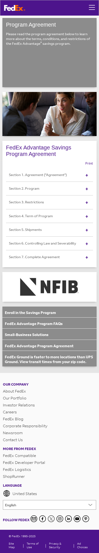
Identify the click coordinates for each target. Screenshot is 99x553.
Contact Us (13, 439)
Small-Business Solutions (27, 334)
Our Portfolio (14, 397)
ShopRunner (14, 476)
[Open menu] (92, 8)
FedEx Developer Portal (24, 462)
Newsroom (13, 432)
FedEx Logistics (17, 469)
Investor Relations (19, 404)
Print (89, 163)
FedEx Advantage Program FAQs (34, 323)
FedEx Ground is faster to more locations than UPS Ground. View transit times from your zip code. (49, 359)
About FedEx (14, 390)
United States (24, 493)
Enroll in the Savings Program (30, 312)
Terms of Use (32, 545)
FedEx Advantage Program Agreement (39, 345)
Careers (10, 411)
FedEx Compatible (19, 455)
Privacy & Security (55, 545)
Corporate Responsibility (25, 425)
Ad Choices (82, 545)
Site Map (12, 545)
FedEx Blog (13, 418)
